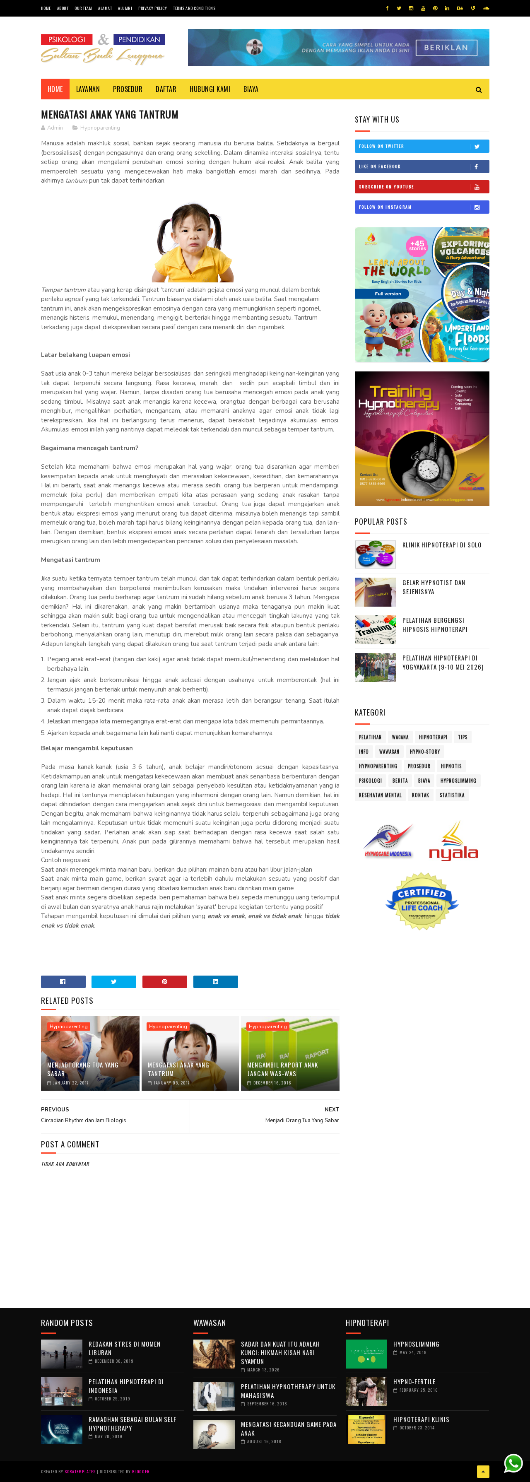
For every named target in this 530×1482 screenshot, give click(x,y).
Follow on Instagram (385, 207)
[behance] (460, 8)
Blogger (140, 1471)
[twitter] (399, 8)
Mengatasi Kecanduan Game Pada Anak (289, 1428)
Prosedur (127, 89)
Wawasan (389, 751)
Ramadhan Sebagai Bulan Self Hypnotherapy (132, 1423)
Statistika (452, 795)
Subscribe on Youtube (386, 186)
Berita (400, 780)
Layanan (88, 89)
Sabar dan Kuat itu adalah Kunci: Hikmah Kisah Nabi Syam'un (280, 1352)
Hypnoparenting (100, 128)
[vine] (473, 8)
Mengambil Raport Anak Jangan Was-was (282, 1069)
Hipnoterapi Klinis (421, 1419)
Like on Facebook (380, 166)
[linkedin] (447, 8)
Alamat (105, 8)
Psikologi (370, 780)
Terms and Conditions (194, 8)
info (364, 751)
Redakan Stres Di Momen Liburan (125, 1348)
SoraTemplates (80, 1471)
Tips (462, 737)
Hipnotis (451, 766)
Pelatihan (370, 737)
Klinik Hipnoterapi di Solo (442, 544)
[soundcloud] (486, 8)
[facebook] (387, 8)
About (63, 8)
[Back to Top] (483, 1471)
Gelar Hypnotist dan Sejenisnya (433, 587)
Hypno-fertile (414, 1381)
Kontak (420, 795)
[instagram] (411, 8)
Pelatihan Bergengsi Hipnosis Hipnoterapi (435, 624)
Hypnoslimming (459, 780)
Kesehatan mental (380, 795)
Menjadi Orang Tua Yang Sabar (83, 1069)
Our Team (83, 8)
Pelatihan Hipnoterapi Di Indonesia (126, 1386)
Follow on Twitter (381, 146)
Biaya (251, 89)
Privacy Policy (152, 8)
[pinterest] (435, 8)
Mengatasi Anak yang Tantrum (179, 1069)
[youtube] (423, 8)
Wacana (400, 737)
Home (46, 8)
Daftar (166, 89)
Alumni (125, 8)
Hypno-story (425, 751)
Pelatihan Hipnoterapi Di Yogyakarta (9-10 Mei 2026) (443, 662)
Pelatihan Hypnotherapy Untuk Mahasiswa (288, 1391)
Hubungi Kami (210, 89)
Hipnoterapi (433, 737)
